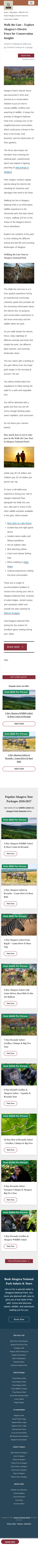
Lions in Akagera (19, 1456)
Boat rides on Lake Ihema (19, 523)
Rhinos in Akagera (19, 1459)
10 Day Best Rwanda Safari (19, 1395)
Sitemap (20, 1524)
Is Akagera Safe (19, 1348)
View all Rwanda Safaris (17, 1261)
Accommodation (19, 1503)
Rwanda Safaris (19, 1362)
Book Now (10, 1542)
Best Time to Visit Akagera (19, 1341)
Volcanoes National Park (19, 1365)
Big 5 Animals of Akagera (19, 1452)
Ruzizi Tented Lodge (19, 1419)
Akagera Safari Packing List (19, 1351)
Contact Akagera (19, 1493)
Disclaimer (27, 1524)
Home (6, 12)
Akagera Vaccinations (19, 1355)
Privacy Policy (11, 1524)
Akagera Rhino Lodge (19, 1422)
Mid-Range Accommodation (19, 1436)
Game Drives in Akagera (19, 1466)
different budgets (12, 613)
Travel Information (19, 1497)
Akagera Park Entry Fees (19, 1344)
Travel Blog (19, 1500)
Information (13, 12)
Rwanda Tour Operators (19, 1490)
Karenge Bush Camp (19, 1429)
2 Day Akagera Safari (19, 1382)
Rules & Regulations (19, 1358)
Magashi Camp (19, 1415)
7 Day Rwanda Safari (19, 1392)
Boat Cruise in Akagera (19, 1470)
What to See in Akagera (19, 1477)
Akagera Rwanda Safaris (22, 1517)
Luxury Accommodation (19, 1433)
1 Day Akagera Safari (19, 1378)
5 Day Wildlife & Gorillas (19, 1389)
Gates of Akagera (19, 1473)
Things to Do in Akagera (19, 1463)
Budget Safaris (19, 1402)
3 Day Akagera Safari (19, 1385)
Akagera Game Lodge (19, 1426)
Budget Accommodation (19, 1440)
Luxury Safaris (19, 1399)
